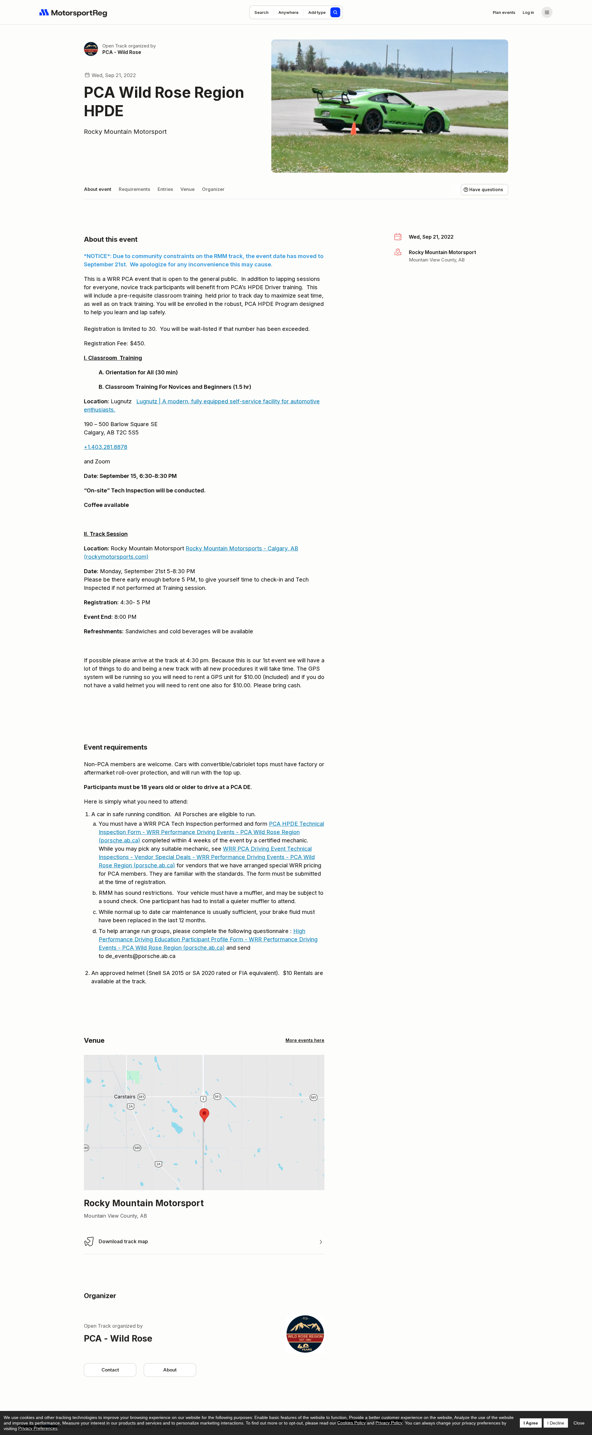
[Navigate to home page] (73, 12)
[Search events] (335, 12)
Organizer (213, 189)
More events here (305, 1040)
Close (579, 1423)
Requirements (134, 189)
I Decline (555, 1423)
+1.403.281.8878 (105, 447)
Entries (165, 189)
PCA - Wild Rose (121, 52)
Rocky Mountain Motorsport (125, 131)
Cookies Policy (351, 1422)
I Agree (531, 1423)
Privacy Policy (389, 1422)
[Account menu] (547, 12)
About (170, 1370)
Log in (528, 12)
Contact (110, 1370)
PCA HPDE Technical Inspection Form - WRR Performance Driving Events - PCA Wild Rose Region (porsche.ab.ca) (211, 832)
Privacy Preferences (37, 1428)
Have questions (486, 189)
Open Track (114, 46)
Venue (187, 189)
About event (97, 189)
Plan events (504, 12)
